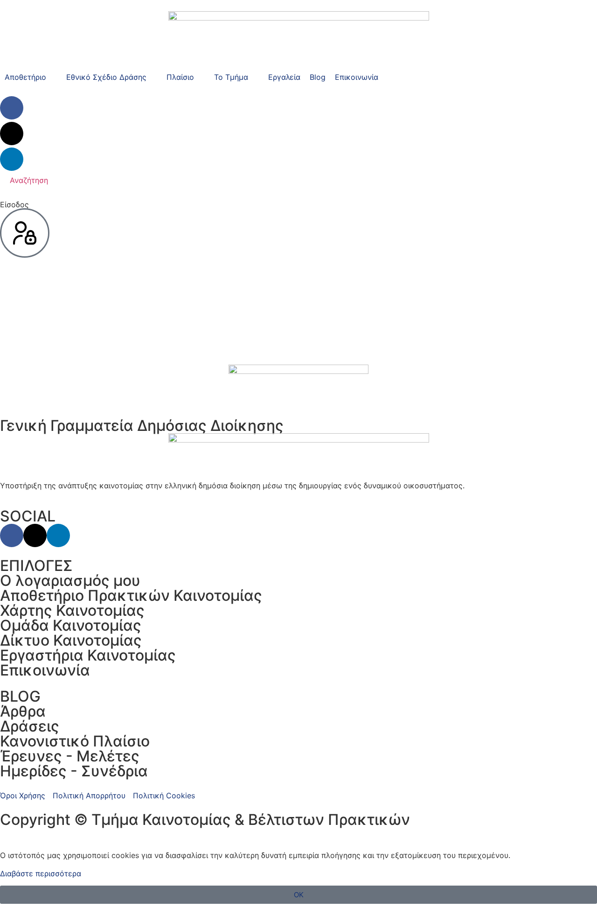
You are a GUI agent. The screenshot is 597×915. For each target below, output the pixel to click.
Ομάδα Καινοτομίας (70, 625)
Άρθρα (23, 711)
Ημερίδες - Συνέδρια (74, 771)
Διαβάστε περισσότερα (40, 873)
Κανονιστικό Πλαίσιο (75, 741)
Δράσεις (29, 726)
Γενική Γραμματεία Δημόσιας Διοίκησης (142, 425)
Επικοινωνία (45, 670)
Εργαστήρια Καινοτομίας (88, 655)
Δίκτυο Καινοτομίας (71, 640)
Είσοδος (14, 204)
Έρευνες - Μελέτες (69, 756)
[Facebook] (11, 108)
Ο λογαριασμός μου (70, 580)
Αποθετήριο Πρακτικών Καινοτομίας (131, 595)
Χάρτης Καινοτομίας (72, 610)
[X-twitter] (11, 133)
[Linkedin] (11, 159)
